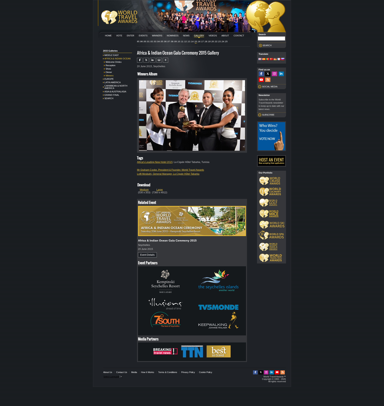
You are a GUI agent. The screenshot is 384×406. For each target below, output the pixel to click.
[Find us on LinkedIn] (281, 74)
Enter (130, 35)
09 (175, 41)
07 (169, 41)
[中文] (271, 59)
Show (108, 69)
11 (182, 41)
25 (226, 41)
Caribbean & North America (115, 87)
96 (141, 41)
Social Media (269, 86)
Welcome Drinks (114, 62)
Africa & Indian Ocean (117, 58)
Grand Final (111, 95)
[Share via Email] (159, 60)
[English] (260, 59)
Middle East (111, 55)
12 (185, 41)
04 (158, 41)
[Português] (267, 59)
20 (213, 41)
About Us (107, 372)
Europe (109, 79)
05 (162, 41)
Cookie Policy (205, 372)
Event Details (147, 254)
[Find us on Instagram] (274, 74)
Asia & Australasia (115, 91)
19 (209, 41)
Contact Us (121, 372)
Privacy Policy (188, 372)
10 (179, 41)
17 (202, 41)
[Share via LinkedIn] (152, 60)
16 (199, 41)
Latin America (112, 82)
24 (223, 41)
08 (172, 41)
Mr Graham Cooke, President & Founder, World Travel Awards (170, 170)
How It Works (147, 372)
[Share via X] (146, 60)
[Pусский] (282, 59)
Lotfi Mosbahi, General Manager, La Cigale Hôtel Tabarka (168, 174)
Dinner (109, 72)
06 (165, 41)
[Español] (263, 59)
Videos (213, 35)
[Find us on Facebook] (261, 74)
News (186, 35)
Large (159, 189)
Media (134, 372)
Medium (144, 189)
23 (219, 41)
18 (206, 41)
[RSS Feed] (267, 80)
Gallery (199, 35)
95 (138, 41)
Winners (157, 35)
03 (155, 41)
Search (108, 98)
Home (108, 35)
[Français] (279, 59)
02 (152, 41)
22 (216, 41)
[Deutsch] (275, 59)
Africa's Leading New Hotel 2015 (155, 162)
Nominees (172, 35)
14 (192, 41)
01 (148, 41)
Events (143, 35)
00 (145, 41)
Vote (119, 35)
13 (189, 41)
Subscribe (268, 115)
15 (196, 41)
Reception (110, 65)
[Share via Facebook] (139, 60)
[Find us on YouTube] (261, 80)
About (225, 35)
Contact (239, 35)
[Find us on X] (267, 74)
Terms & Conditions (167, 372)
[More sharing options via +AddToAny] (165, 60)
